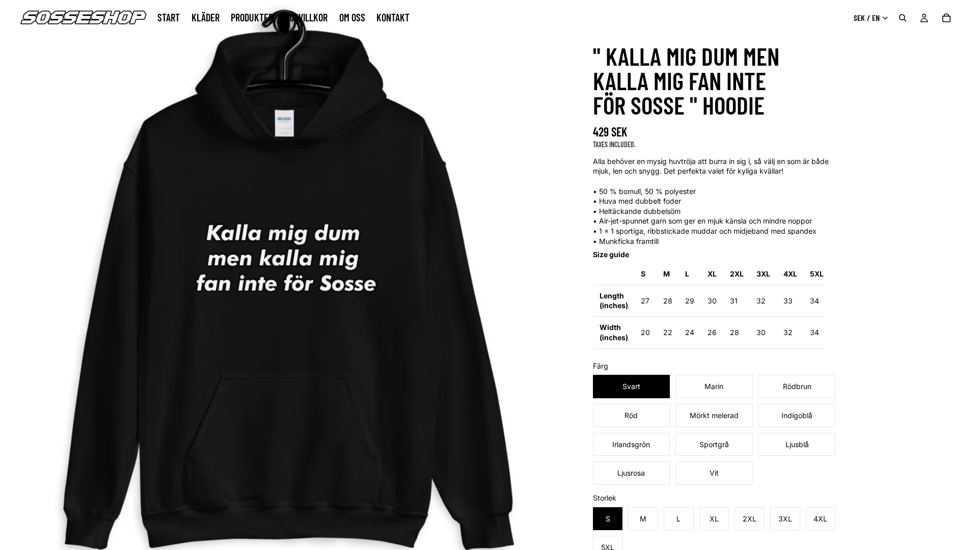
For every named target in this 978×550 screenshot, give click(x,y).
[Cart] (946, 18)
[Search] (902, 18)
